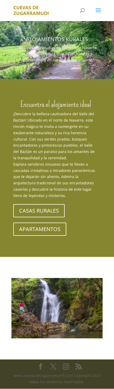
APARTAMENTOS (39, 229)
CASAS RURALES (39, 210)
